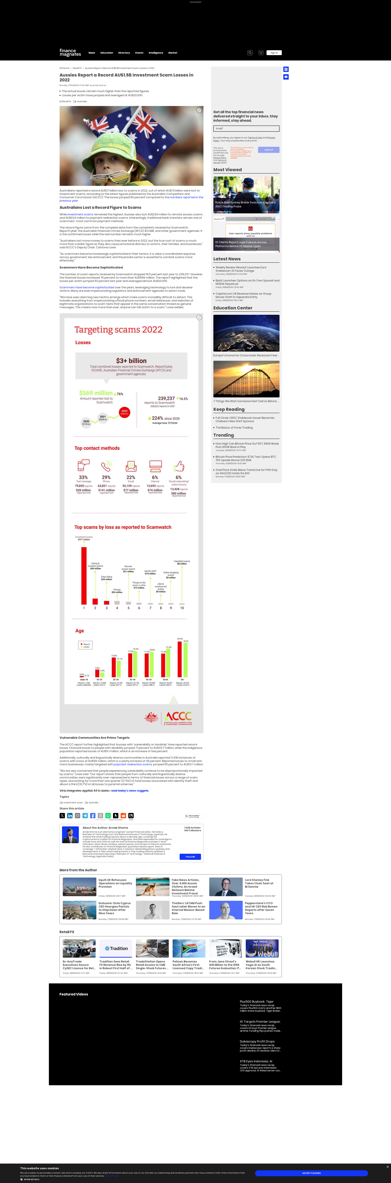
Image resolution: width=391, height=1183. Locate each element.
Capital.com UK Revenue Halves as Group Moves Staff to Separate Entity (243, 295)
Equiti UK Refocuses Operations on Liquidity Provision (115, 883)
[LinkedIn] (70, 815)
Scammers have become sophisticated (87, 287)
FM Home (64, 68)
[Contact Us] (286, 77)
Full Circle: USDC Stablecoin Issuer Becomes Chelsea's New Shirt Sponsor (245, 419)
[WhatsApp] (108, 815)
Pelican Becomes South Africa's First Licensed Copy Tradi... (188, 965)
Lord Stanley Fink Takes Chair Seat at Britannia (259, 883)
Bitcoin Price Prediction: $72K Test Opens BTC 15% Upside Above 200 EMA (246, 458)
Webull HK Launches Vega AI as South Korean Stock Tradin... (261, 965)
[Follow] (115, 817)
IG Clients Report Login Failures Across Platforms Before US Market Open (241, 244)
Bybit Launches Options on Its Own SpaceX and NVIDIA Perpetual (248, 282)
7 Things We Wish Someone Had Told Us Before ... (246, 401)
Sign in (274, 53)
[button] (133, 1179)
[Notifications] (261, 52)
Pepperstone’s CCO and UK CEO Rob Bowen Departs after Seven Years (261, 908)
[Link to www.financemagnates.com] (246, 195)
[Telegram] (85, 815)
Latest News (227, 259)
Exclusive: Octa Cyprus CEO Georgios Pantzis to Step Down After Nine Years (115, 908)
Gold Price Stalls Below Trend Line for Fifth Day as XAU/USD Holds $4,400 (246, 471)
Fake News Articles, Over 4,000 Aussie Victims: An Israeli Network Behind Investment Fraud (185, 886)
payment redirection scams (133, 764)
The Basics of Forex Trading (234, 427)
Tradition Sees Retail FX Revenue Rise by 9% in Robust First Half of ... (115, 965)
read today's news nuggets (129, 790)
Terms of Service (220, 161)
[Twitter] (62, 815)
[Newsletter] (286, 69)
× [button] (387, 1167)
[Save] (131, 817)
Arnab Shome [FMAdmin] (99, 85)
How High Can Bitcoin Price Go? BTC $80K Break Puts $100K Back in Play (247, 445)
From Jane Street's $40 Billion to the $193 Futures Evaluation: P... (225, 965)
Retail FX (77, 68)
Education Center (232, 308)
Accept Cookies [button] (311, 1173)
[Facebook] (92, 815)
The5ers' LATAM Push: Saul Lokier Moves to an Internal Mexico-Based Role (188, 908)
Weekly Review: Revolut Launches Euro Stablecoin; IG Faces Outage (241, 269)
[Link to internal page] (70, 834)
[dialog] (195, 1173)
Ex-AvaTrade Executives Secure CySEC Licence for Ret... (79, 965)
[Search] (250, 52)
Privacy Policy (219, 157)
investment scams (80, 214)
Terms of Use (255, 137)
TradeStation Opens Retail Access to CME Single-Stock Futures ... (152, 965)
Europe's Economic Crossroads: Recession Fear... (246, 355)
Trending (223, 435)
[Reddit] (123, 815)
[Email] (77, 815)
